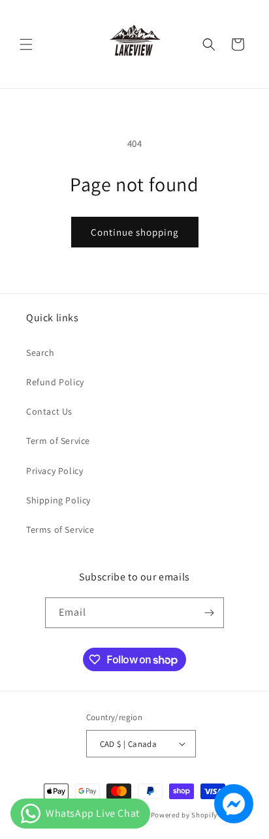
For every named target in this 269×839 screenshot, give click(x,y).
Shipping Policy (58, 500)
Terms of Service (60, 529)
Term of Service (58, 441)
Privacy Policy (54, 471)
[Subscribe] (209, 612)
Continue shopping (135, 232)
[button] (26, 44)
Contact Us (49, 411)
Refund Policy (55, 382)
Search (40, 352)
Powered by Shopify (184, 814)
